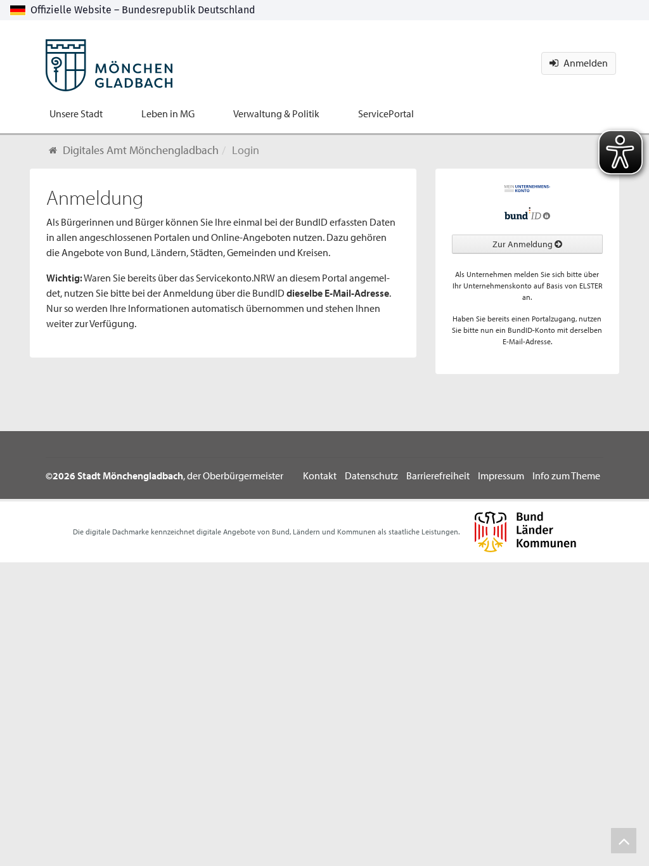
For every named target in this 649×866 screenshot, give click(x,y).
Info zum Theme (566, 475)
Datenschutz (371, 475)
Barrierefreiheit (438, 475)
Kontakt (320, 475)
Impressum (501, 475)
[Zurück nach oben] (623, 840)
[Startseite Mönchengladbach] (109, 57)
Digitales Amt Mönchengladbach (141, 150)
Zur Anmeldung (523, 244)
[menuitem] (76, 113)
